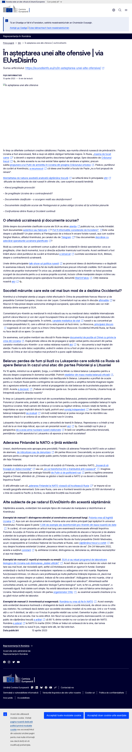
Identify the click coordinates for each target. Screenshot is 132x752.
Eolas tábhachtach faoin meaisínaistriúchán (49, 28)
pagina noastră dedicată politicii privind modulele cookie (21, 725)
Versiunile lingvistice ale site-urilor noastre (62, 692)
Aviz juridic (8, 698)
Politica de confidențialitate (111, 692)
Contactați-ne (67, 687)
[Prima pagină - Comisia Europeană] (18, 9)
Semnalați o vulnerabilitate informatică (20, 692)
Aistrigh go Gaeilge (18, 28)
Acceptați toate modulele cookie (64, 715)
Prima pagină (8, 43)
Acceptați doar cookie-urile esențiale (106, 715)
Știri (19, 43)
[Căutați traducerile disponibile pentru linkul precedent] (14, 161)
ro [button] (114, 10)
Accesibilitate (23, 698)
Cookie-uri (90, 692)
